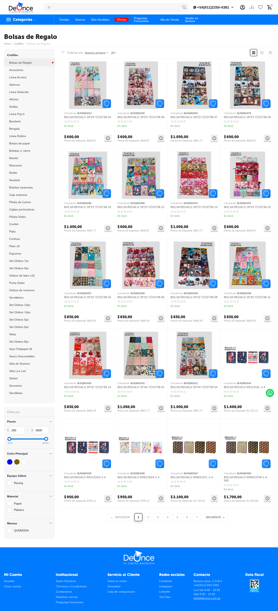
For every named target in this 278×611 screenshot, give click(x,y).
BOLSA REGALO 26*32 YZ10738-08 (194, 297)
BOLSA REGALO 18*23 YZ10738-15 (247, 207)
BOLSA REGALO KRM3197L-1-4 (192, 477)
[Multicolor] (24, 462)
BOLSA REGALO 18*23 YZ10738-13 (194, 207)
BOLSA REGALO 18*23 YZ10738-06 (140, 117)
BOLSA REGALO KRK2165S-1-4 (138, 477)
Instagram (165, 586)
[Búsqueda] (184, 7)
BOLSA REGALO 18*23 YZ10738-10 (87, 207)
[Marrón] (17, 462)
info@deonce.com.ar (207, 598)
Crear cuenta (12, 586)
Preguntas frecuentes (69, 602)
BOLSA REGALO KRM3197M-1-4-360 (246, 479)
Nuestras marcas (67, 597)
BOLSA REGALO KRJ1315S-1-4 (85, 477)
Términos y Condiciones (71, 586)
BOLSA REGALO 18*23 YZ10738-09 (247, 117)
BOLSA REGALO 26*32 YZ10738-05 (140, 297)
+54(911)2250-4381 (213, 7)
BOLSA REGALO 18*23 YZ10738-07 (194, 117)
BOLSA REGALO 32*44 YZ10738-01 (140, 387)
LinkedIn (164, 591)
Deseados (113, 586)
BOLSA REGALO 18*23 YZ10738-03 (87, 117)
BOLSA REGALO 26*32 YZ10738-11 (247, 297)
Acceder (9, 581)
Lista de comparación (121, 591)
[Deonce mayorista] (21, 7)
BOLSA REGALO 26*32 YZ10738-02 (87, 297)
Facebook (165, 581)
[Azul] (10, 462)
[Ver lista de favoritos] (260, 7)
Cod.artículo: (70, 113)
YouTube (165, 597)
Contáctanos (64, 591)
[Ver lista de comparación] (251, 7)
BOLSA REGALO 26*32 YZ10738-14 (87, 387)
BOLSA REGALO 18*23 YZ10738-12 (140, 207)
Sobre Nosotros (66, 581)
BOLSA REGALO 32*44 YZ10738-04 (194, 387)
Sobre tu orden (117, 581)
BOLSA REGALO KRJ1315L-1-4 (244, 387)
